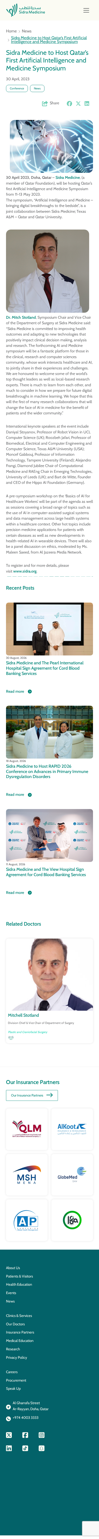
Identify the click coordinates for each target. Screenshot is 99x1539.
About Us (13, 1268)
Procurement (16, 1380)
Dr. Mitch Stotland (21, 317)
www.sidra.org (25, 571)
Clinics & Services (19, 1316)
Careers (12, 1372)
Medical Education (19, 1341)
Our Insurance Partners (27, 1095)
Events (11, 1293)
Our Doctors (15, 1324)
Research (13, 1349)
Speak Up (13, 1388)
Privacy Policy (16, 1357)
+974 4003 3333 (25, 1417)
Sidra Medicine (68, 177)
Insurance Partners (20, 1332)
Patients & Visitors (19, 1276)
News (26, 31)
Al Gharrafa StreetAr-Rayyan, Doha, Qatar (31, 1406)
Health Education (19, 1284)
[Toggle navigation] (86, 10)
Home (11, 31)
